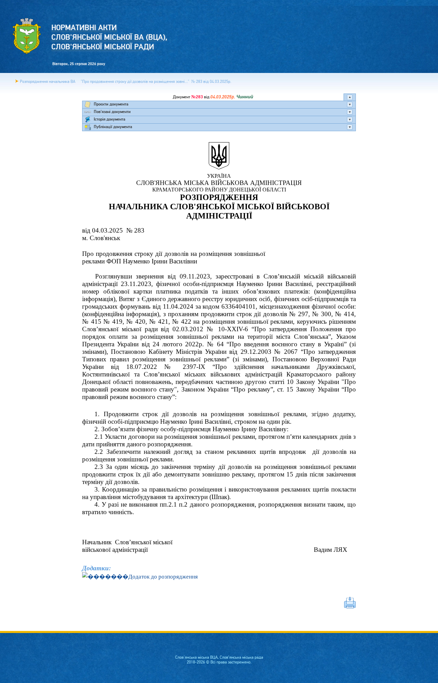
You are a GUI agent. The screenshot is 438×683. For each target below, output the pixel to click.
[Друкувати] (219, 603)
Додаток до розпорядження (163, 576)
